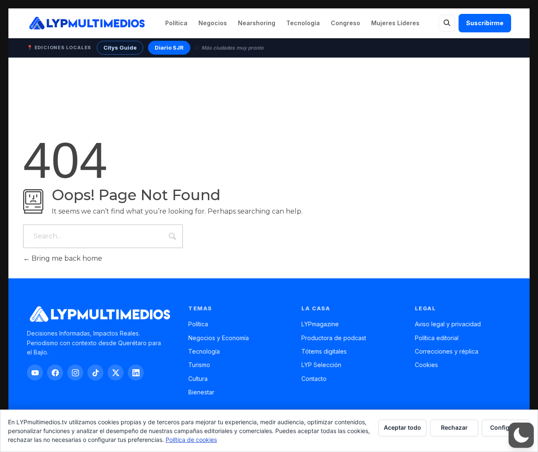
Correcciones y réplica (446, 351)
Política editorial (437, 337)
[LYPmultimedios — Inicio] (86, 23)
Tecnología (303, 22)
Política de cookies (191, 439)
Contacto (314, 378)
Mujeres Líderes (395, 22)
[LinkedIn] (136, 373)
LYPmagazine (320, 324)
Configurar (506, 427)
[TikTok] (95, 373)
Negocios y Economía (218, 337)
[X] (116, 373)
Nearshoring (256, 22)
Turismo (199, 364)
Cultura (198, 378)
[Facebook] (55, 373)
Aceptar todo (402, 427)
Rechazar (454, 427)
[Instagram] (75, 373)
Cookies (426, 364)
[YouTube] (35, 373)
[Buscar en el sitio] (446, 23)
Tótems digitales (324, 351)
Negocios (212, 22)
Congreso (345, 22)
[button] (521, 435)
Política (176, 22)
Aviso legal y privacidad (448, 324)
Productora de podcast (333, 337)
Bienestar (201, 392)
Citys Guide (120, 47)
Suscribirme (485, 22)
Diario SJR (169, 47)
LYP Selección (321, 364)
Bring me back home (66, 258)
